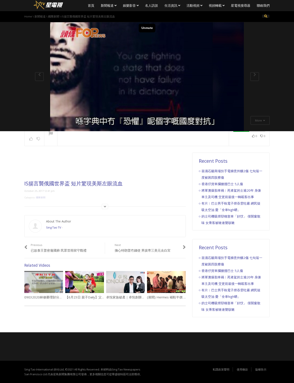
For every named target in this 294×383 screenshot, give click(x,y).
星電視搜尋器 (240, 5)
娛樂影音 (130, 5)
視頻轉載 (216, 5)
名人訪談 (151, 5)
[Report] (51, 134)
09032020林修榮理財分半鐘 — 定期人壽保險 (57, 297)
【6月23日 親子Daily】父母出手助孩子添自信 (98, 297)
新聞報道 (108, 5)
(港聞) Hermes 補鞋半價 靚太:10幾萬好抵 (177, 297)
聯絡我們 (263, 5)
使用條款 (242, 369)
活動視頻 (193, 5)
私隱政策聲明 (221, 369)
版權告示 (260, 369)
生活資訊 (171, 5)
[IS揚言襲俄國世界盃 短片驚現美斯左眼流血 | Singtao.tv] (48, 4)
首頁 (91, 5)
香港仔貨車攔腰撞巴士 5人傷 (222, 184)
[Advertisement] (105, 166)
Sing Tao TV (53, 227)
